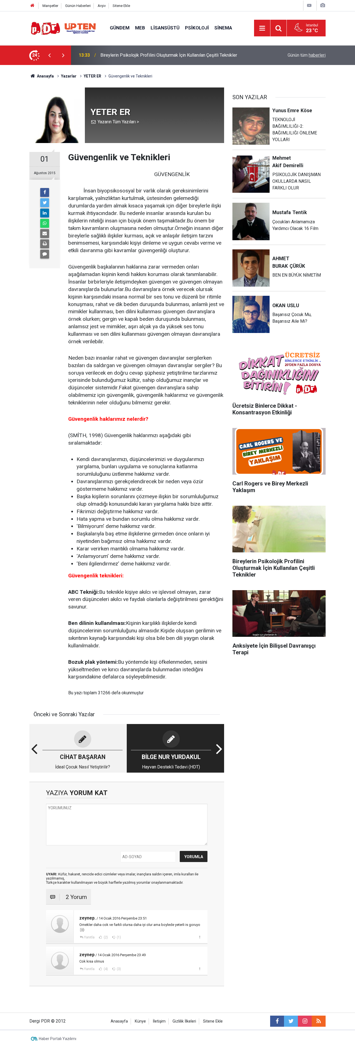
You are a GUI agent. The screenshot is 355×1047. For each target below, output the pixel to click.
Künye (140, 1021)
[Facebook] (44, 192)
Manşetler (50, 6)
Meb (140, 28)
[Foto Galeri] (323, 5)
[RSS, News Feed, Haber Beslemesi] (319, 1021)
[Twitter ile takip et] (291, 1021)
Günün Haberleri (78, 6)
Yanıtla (89, 937)
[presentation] (49, 55)
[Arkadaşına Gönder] (44, 233)
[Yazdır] (44, 243)
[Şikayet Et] (199, 937)
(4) (105, 969)
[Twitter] (44, 202)
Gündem (120, 28)
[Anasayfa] (32, 6)
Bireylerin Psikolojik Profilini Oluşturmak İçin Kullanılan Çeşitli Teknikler (168, 55)
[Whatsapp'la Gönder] (44, 223)
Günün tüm (307, 55)
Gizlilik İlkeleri (184, 1021)
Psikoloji (197, 28)
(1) (118, 937)
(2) (105, 937)
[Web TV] (309, 5)
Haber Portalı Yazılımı (57, 1038)
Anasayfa (119, 1021)
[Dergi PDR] (64, 27)
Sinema (223, 28)
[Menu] (262, 28)
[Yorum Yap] (44, 254)
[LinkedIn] (44, 213)
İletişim (159, 1021)
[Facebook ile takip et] (277, 1021)
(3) (118, 969)
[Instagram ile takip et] (305, 1021)
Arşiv (102, 6)
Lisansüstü (165, 28)
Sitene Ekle (121, 6)
